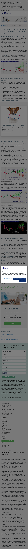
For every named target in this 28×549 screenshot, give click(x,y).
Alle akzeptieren (23, 280)
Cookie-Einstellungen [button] (8, 278)
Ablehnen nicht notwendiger (20, 278)
